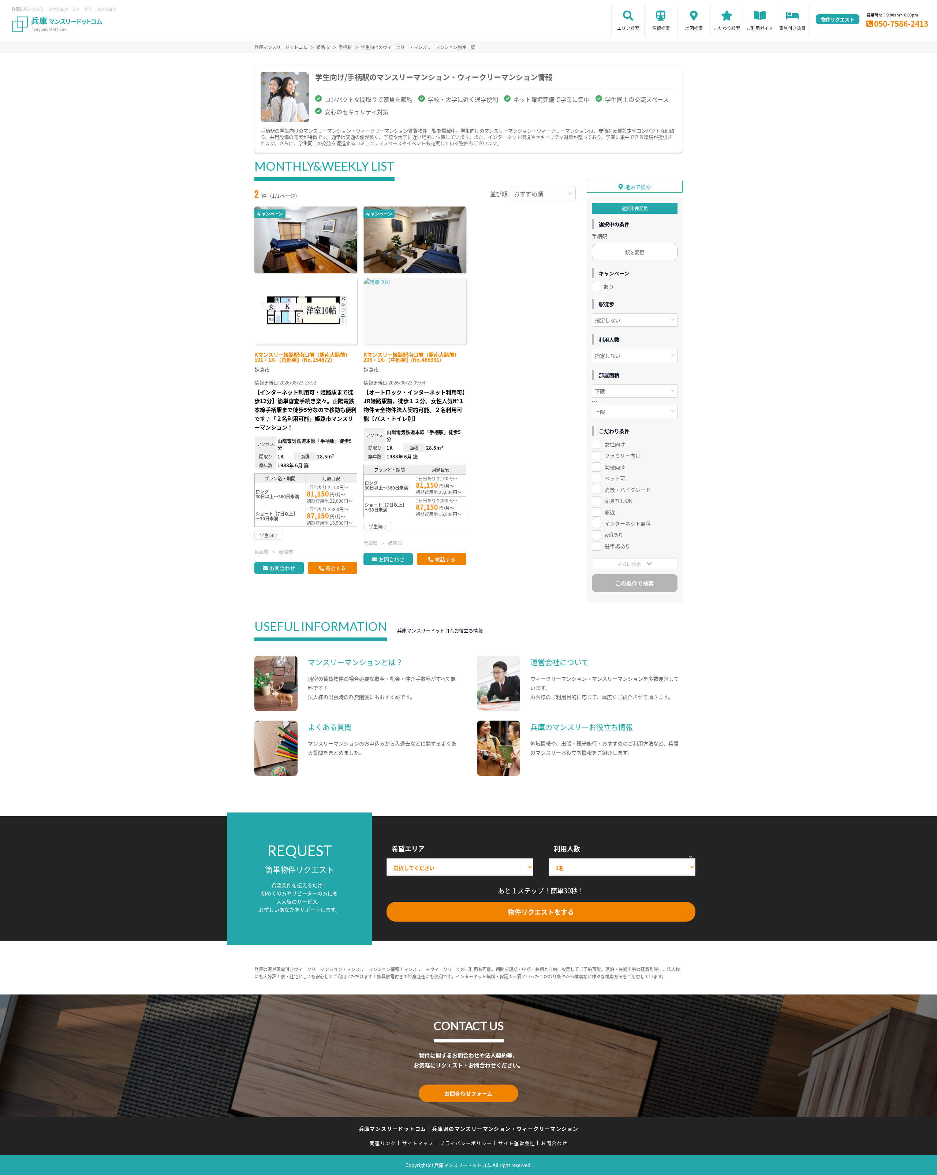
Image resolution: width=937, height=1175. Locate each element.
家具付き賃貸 (792, 28)
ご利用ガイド (760, 28)
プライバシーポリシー (466, 1143)
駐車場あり (617, 546)
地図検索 (694, 28)
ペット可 (615, 478)
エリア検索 (628, 28)
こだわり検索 (727, 28)
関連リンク (383, 1143)
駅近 (610, 512)
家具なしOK (618, 500)
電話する (335, 568)
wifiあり (614, 534)
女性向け (615, 444)
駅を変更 (634, 252)
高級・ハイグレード (628, 489)
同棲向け (615, 467)
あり (609, 286)
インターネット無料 (628, 523)
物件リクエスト (837, 19)
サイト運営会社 (516, 1143)
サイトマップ (418, 1143)
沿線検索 (661, 28)
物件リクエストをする (541, 911)
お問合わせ (282, 568)
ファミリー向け (623, 455)
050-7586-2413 (901, 23)
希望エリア (408, 848)
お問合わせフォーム (468, 1093)
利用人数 (567, 848)
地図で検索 (638, 186)
